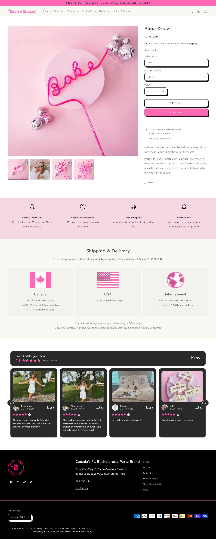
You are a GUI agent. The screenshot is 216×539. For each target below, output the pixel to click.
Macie (123, 406)
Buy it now (176, 112)
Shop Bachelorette (152, 484)
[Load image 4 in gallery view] (84, 169)
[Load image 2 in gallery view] (40, 169)
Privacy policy (37, 532)
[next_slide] (205, 403)
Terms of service (52, 532)
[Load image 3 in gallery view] (62, 169)
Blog (145, 489)
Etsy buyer (27, 406)
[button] (46, 11)
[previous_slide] (10, 403)
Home (146, 461)
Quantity (148, 85)
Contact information (69, 532)
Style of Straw (150, 56)
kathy (173, 406)
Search (146, 467)
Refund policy (86, 532)
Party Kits (148, 472)
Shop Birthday (150, 478)
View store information (159, 138)
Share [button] (150, 182)
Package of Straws (152, 70)
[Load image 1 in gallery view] (18, 169)
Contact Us (81, 487)
